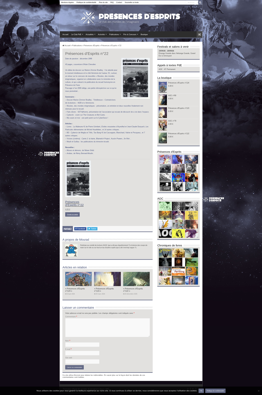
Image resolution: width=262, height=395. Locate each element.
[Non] (258, 390)
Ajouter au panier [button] (72, 214)
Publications (114, 34)
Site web (68, 358)
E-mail (68, 349)
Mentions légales (67, 2)
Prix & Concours (129, 34)
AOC (161, 69)
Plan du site (103, 2)
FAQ (112, 2)
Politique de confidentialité (86, 2)
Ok (201, 391)
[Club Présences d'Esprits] (131, 17)
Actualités (90, 34)
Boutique (144, 34)
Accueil (65, 34)
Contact (119, 2)
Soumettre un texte (132, 2)
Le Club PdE (76, 34)
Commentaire (71, 317)
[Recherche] (200, 2)
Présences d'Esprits (91, 45)
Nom (67, 341)
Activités (101, 34)
